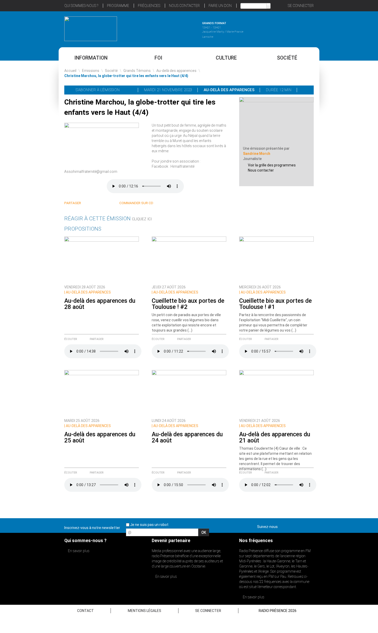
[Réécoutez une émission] (287, 28)
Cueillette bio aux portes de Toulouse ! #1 (275, 303)
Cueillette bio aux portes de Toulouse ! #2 (188, 303)
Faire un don (220, 6)
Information (90, 58)
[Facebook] (100, 203)
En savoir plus (78, 551)
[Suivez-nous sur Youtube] (300, 525)
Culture (226, 58)
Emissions (90, 71)
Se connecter (301, 6)
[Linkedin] (88, 203)
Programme (118, 6)
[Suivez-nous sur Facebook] (282, 525)
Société (287, 58)
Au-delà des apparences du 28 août (99, 303)
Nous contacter (261, 170)
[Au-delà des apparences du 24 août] (189, 393)
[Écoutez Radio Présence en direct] (175, 28)
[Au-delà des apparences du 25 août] (101, 393)
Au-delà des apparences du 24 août (187, 437)
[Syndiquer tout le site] (309, 525)
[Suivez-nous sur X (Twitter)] (291, 525)
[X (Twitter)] (94, 203)
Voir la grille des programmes (272, 165)
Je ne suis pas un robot (148, 525)
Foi (158, 58)
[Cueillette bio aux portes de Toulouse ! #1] (276, 259)
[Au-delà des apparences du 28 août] (101, 259)
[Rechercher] (268, 6)
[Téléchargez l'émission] (305, 90)
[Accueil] (90, 28)
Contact (85, 611)
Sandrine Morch (256, 154)
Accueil (70, 71)
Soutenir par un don (352, 304)
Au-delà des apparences (176, 71)
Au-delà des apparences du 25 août (99, 437)
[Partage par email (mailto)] (107, 203)
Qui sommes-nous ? (81, 6)
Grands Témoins (137, 71)
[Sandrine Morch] (276, 121)
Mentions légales (144, 611)
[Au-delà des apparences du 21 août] (276, 393)
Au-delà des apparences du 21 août (274, 437)
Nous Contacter (184, 6)
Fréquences (149, 6)
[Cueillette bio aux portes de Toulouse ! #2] (189, 259)
